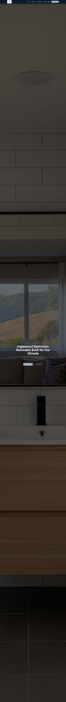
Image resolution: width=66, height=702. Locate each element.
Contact (48, 1)
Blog (45, 1)
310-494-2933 (38, 364)
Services (32, 1)
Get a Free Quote (55, 1)
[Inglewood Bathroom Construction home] (9, 1)
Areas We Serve (39, 1)
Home (29, 1)
